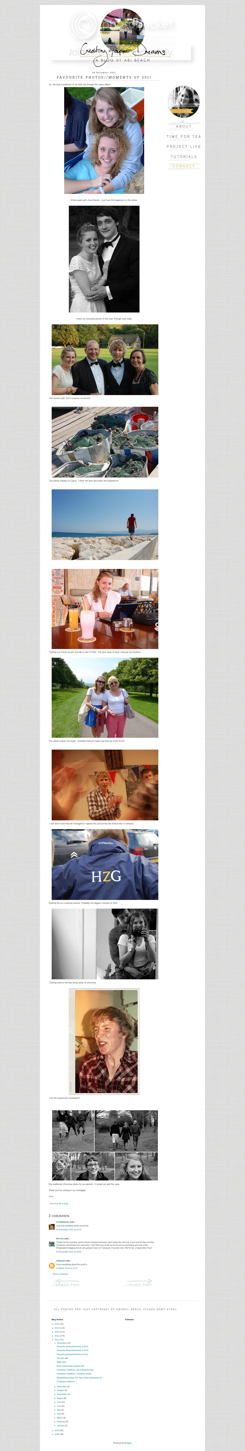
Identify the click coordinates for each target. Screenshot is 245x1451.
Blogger (128, 1443)
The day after (62, 1358)
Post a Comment (60, 1274)
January (61, 1425)
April (59, 1414)
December (62, 1343)
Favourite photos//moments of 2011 (72, 1346)
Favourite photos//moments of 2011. (73, 1354)
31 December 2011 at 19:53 (68, 1252)
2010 (57, 1430)
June (59, 1406)
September (62, 1394)
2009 (57, 1434)
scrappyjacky (62, 1222)
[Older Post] (140, 1286)
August (60, 1398)
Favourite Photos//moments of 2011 (72, 1350)
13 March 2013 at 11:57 (67, 1268)
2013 (57, 1332)
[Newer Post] (68, 1286)
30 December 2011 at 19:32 (68, 1229)
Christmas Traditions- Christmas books (74, 1374)
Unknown (60, 1261)
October (61, 1390)
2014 (57, 1328)
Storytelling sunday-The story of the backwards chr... (80, 1378)
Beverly (60, 1238)
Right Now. (61, 1362)
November (62, 1386)
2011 (57, 1340)
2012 (57, 1336)
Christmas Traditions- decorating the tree (75, 1370)
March (60, 1418)
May (59, 1410)
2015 (57, 1324)
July (59, 1402)
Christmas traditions (66, 1381)
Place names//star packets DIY (70, 1366)
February (61, 1421)
